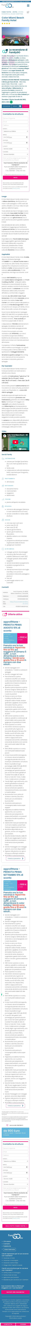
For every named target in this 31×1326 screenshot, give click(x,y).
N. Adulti (5, 146)
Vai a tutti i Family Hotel (16, 1226)
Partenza (5, 140)
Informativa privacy (19, 1316)
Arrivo (5, 134)
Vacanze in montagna (10, 1260)
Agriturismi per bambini (11, 1277)
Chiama (23, 1324)
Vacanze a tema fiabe (10, 1263)
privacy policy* (22, 174)
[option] (15, 36)
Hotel (15, 12)
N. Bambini (5, 152)
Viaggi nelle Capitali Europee (12, 1265)
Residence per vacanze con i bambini (15, 1280)
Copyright (8, 1316)
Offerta (5, 129)
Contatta (8, 1324)
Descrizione (6, 106)
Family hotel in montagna (11, 1272)
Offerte (25, 106)
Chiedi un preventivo (14, 858)
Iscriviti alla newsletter (15, 1292)
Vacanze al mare (9, 1258)
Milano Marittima (17, 14)
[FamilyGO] (8, 6)
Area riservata (9, 1249)
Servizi (15, 106)
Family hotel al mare (10, 1275)
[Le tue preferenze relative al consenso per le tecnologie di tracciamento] (1, 994)
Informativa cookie (15, 1318)
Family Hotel (6, 12)
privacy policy (16, 188)
